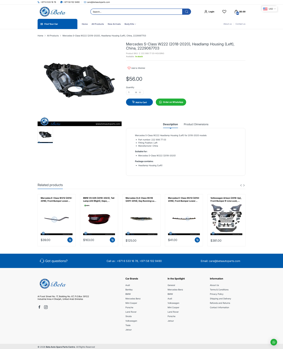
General (171, 285)
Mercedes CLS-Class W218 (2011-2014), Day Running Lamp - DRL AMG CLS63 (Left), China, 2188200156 (141, 199)
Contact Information (219, 307)
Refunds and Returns (220, 303)
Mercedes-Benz (175, 289)
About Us (214, 285)
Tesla (127, 325)
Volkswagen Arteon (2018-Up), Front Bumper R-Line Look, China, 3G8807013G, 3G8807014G (226, 199)
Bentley (129, 289)
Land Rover (130, 312)
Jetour (128, 329)
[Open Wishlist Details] (224, 12)
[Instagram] (46, 307)
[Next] (241, 185)
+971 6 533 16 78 (127, 261)
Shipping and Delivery (220, 298)
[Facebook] (39, 307)
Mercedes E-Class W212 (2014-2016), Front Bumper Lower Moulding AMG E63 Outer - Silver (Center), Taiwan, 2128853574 (184, 199)
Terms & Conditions (219, 289)
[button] (273, 342)
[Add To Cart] (70, 239)
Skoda (128, 316)
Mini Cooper (131, 303)
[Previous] (243, 185)
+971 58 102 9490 (150, 261)
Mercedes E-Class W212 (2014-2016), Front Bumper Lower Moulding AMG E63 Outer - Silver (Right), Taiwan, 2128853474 (56, 199)
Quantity (130, 87)
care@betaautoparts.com (224, 261)
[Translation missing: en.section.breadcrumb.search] (186, 12)
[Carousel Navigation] (242, 185)
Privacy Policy (216, 294)
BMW (128, 294)
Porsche (129, 307)
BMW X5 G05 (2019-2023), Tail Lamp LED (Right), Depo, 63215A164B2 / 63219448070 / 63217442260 (98, 199)
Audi (127, 285)
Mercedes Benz (133, 298)
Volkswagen (131, 321)
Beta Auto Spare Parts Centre (60, 347)
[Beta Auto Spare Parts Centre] (52, 11)
